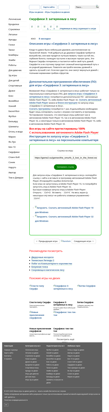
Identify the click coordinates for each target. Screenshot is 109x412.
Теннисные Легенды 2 (42, 260)
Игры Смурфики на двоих (57, 12)
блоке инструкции (67, 102)
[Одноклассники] (38, 26)
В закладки (45, 38)
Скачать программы (40, 108)
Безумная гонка (39, 266)
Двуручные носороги (42, 257)
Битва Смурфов (85, 302)
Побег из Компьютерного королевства (51, 263)
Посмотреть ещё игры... (65, 341)
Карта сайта (48, 7)
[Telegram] (57, 26)
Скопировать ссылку (65, 167)
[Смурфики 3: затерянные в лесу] (69, 28)
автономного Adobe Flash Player (77, 132)
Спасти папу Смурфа (40, 302)
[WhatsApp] (51, 26)
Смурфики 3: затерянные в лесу (62, 303)
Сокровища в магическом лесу (47, 270)
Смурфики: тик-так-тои (63, 329)
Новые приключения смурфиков (40, 329)
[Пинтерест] (44, 26)
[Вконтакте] (32, 26)
